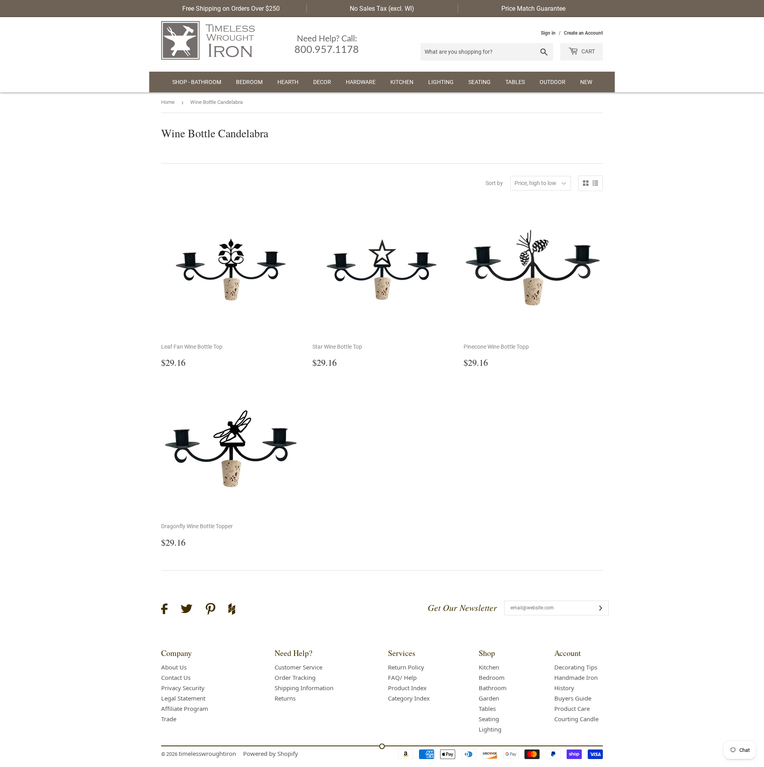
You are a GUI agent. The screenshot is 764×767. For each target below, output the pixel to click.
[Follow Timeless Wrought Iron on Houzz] (231, 610)
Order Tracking (295, 677)
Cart (587, 51)
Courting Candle (576, 719)
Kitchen (401, 82)
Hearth (287, 82)
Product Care (572, 708)
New (586, 82)
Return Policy (406, 667)
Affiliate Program (184, 708)
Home (168, 102)
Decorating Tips (575, 667)
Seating (479, 82)
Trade (168, 719)
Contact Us (176, 677)
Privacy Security (183, 688)
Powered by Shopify (270, 753)
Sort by (494, 183)
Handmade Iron (576, 677)
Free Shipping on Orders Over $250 (231, 8)
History (564, 688)
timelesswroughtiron (207, 753)
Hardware (361, 82)
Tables (515, 82)
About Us (174, 667)
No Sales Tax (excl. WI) (382, 8)
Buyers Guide (572, 698)
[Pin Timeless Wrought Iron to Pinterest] (210, 610)
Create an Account (583, 33)
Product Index (407, 688)
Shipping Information (304, 688)
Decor (322, 82)
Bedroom (249, 82)
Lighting (441, 82)
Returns (285, 698)
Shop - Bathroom (196, 82)
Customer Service (298, 667)
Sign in (548, 33)
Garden (489, 698)
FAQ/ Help (402, 677)
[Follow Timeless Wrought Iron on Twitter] (187, 610)
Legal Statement (183, 698)
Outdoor (552, 82)
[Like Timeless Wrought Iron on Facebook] (164, 610)
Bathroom (493, 688)
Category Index (409, 698)
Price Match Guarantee (533, 8)
